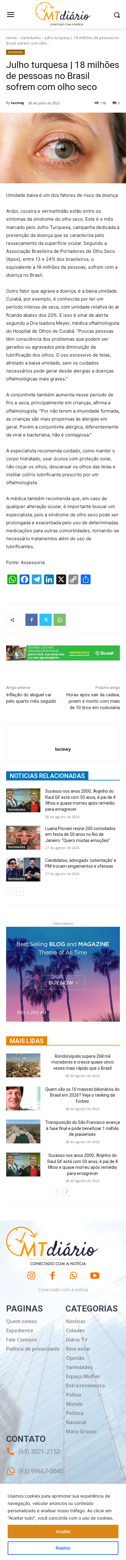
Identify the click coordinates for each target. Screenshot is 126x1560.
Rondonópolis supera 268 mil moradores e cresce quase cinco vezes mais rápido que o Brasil (82, 1062)
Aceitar (63, 1531)
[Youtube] (94, 1275)
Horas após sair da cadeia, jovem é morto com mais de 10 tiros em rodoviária (93, 701)
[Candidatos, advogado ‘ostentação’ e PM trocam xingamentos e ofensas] (23, 869)
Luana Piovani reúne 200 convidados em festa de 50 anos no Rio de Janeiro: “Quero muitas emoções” (80, 834)
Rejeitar (63, 1548)
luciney (17, 102)
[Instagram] (31, 1275)
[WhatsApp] (60, 620)
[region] (63, 1522)
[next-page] (20, 892)
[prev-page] (10, 892)
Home (11, 37)
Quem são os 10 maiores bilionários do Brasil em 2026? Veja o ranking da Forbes (82, 1095)
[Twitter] (45, 620)
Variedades (31, 37)
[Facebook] (31, 620)
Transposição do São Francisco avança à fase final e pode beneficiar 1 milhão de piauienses (82, 1128)
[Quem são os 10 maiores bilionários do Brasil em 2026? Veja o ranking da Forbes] (23, 1098)
